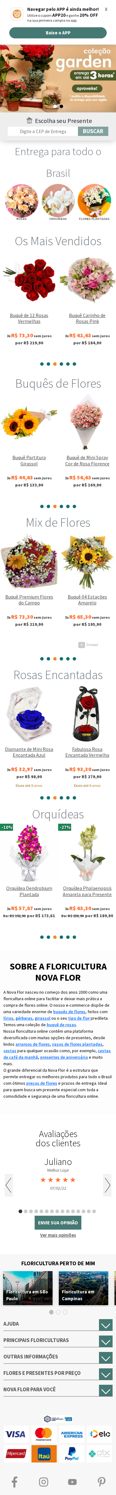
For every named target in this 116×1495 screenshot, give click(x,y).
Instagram (43, 1482)
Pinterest (101, 1482)
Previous (9, 1185)
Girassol (89, 644)
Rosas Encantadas (58, 674)
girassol (42, 1018)
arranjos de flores (32, 1044)
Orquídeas (58, 814)
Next (107, 1185)
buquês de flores (69, 1011)
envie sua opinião (58, 1223)
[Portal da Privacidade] (58, 1419)
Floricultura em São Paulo (27, 1295)
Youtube (72, 1482)
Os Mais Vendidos (58, 241)
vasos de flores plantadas (77, 1044)
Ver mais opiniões (58, 1235)
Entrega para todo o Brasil (58, 162)
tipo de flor (79, 1018)
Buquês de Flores (58, 383)
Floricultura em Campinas (78, 1295)
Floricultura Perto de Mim (58, 1263)
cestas (9, 1050)
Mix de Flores (58, 522)
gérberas (23, 1018)
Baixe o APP (58, 33)
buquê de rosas (61, 1024)
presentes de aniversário (64, 1057)
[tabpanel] (58, 77)
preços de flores (41, 1083)
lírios (8, 1018)
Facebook (14, 1482)
